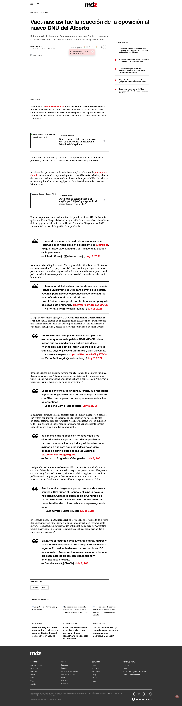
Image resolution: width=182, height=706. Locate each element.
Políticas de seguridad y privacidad (135, 672)
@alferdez (102, 245)
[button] (31, 4)
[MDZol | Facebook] (133, 694)
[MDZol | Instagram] (139, 694)
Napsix (94, 681)
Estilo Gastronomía (68, 674)
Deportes (64, 668)
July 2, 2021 (93, 256)
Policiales (33, 672)
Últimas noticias (36, 665)
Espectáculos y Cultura (69, 671)
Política (34, 13)
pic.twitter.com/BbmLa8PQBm (90, 305)
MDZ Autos (65, 681)
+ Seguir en (91, 47)
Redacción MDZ (36, 46)
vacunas (35, 587)
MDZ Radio (96, 672)
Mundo (33, 675)
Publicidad (126, 665)
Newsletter (65, 684)
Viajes (63, 677)
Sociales (33, 684)
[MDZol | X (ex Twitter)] (149, 694)
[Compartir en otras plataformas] (107, 47)
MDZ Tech (95, 678)
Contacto (126, 668)
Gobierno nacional (54, 106)
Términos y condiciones (131, 675)
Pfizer (44, 587)
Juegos (94, 675)
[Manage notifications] (177, 696)
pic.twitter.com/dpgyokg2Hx (58, 454)
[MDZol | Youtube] (144, 694)
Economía (34, 668)
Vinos (32, 681)
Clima (94, 665)
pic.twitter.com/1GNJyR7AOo (89, 354)
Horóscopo (96, 668)
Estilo (32, 678)
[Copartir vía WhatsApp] (102, 47)
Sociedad (64, 665)
